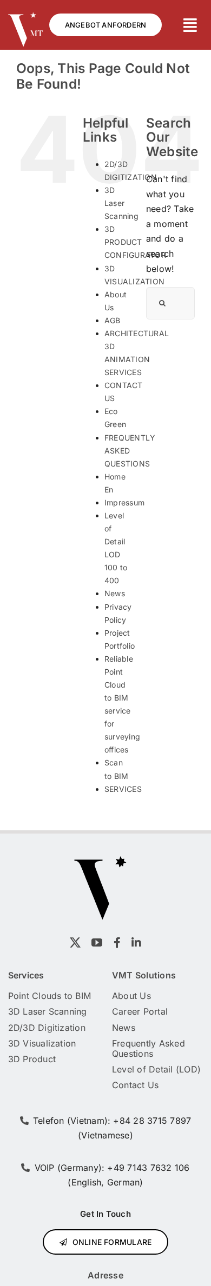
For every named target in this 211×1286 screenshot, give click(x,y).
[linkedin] (136, 942)
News (114, 593)
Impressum (124, 502)
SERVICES (123, 789)
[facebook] (117, 942)
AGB (112, 320)
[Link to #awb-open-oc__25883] (190, 25)
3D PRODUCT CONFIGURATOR (135, 241)
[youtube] (96, 942)
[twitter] (75, 942)
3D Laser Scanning (121, 203)
